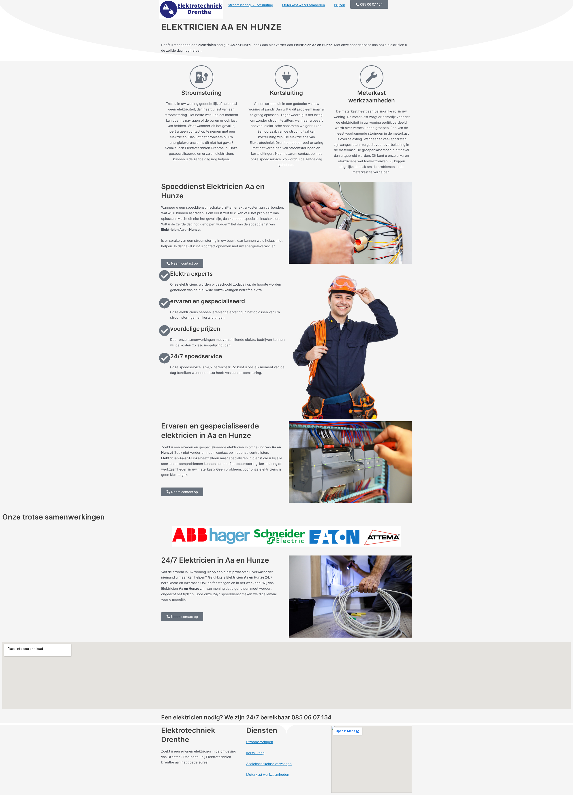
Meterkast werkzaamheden (303, 5)
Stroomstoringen (259, 742)
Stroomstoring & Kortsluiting (250, 5)
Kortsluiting (255, 753)
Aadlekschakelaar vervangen (269, 764)
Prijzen (339, 5)
